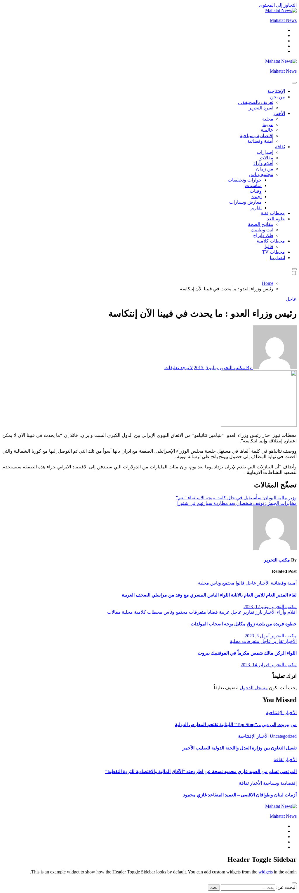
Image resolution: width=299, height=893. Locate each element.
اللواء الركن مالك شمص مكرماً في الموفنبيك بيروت (247, 652)
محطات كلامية (271, 240)
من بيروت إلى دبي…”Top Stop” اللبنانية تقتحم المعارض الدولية (236, 724)
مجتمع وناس (261, 174)
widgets (266, 871)
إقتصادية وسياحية (256, 135)
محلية (267, 118)
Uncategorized (283, 736)
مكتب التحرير (277, 559)
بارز (258, 612)
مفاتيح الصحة (260, 224)
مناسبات (253, 185)
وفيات (256, 191)
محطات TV (273, 252)
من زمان (264, 168)
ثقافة (280, 146)
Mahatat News (283, 20)
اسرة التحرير (261, 107)
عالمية (267, 130)
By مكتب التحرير (235, 367)
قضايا (212, 612)
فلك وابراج (263, 235)
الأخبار (279, 113)
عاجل (291, 298)
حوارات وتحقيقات (245, 179)
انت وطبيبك (262, 229)
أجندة (256, 196)
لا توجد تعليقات (178, 367)
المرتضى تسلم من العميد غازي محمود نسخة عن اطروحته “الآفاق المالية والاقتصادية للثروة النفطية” (201, 771)
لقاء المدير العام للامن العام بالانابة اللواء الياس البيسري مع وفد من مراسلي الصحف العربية (209, 594)
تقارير (256, 207)
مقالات (266, 157)
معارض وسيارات (245, 202)
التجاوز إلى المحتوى (278, 5)
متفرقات (197, 612)
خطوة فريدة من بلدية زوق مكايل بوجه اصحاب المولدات (244, 623)
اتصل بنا (277, 257)
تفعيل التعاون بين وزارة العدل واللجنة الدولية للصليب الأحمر (239, 747)
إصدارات (265, 152)
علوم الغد (276, 218)
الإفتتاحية (276, 91)
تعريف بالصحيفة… (255, 102)
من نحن (277, 96)
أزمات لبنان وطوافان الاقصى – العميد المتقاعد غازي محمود (240, 794)
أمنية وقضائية (260, 141)
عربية (268, 124)
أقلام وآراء (263, 163)
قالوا (269, 246)
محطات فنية (273, 213)
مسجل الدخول (254, 687)
